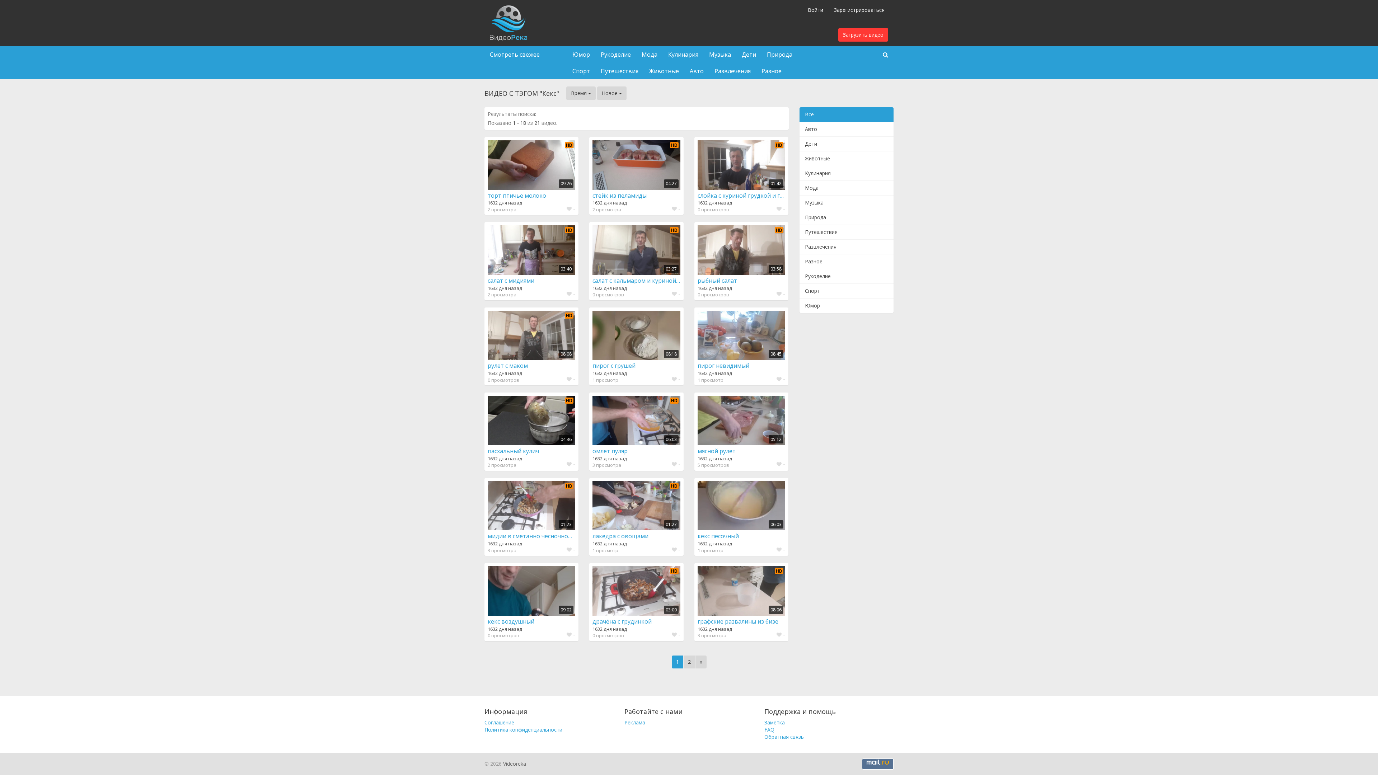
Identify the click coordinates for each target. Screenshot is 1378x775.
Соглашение (499, 722)
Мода (649, 54)
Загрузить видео (863, 34)
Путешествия (619, 71)
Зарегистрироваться (859, 9)
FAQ (769, 729)
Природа (779, 54)
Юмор (581, 54)
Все (809, 114)
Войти (815, 9)
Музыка (720, 54)
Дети (749, 54)
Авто (697, 71)
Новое (610, 93)
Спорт (581, 71)
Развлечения (732, 71)
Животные (664, 71)
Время (579, 93)
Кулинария (683, 54)
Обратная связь (784, 736)
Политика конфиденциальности (523, 729)
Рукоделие (616, 54)
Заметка (774, 722)
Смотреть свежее (515, 54)
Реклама (634, 722)
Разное (771, 71)
